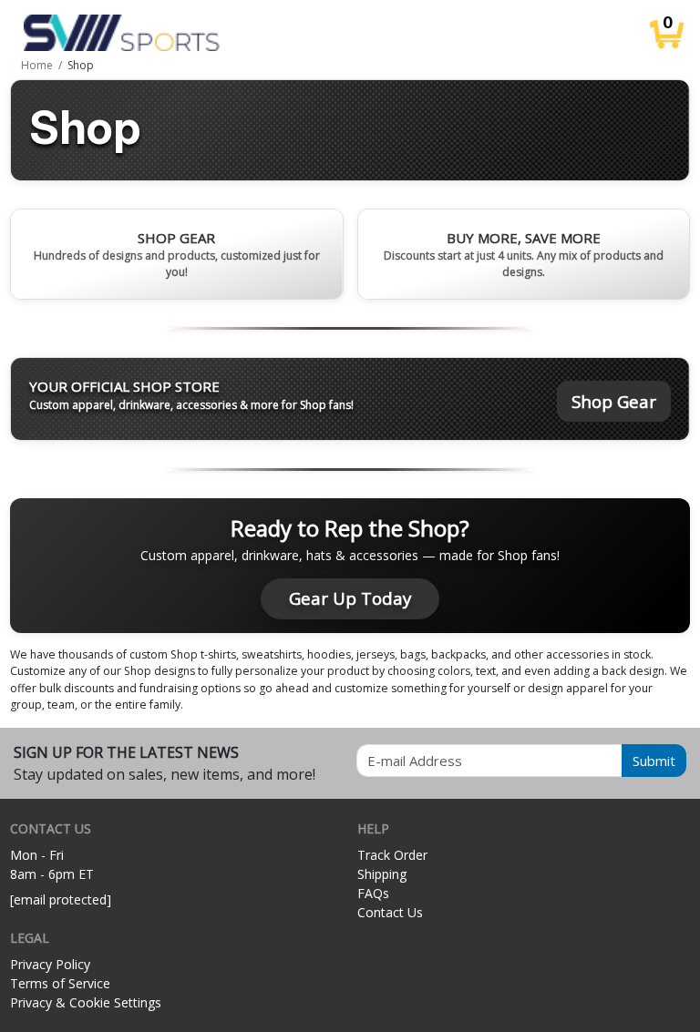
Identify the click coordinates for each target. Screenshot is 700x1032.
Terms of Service (60, 983)
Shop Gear (613, 401)
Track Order (392, 854)
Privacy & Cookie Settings (85, 1002)
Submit (654, 760)
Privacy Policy (50, 964)
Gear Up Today (350, 598)
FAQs (373, 893)
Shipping (382, 874)
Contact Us (390, 912)
